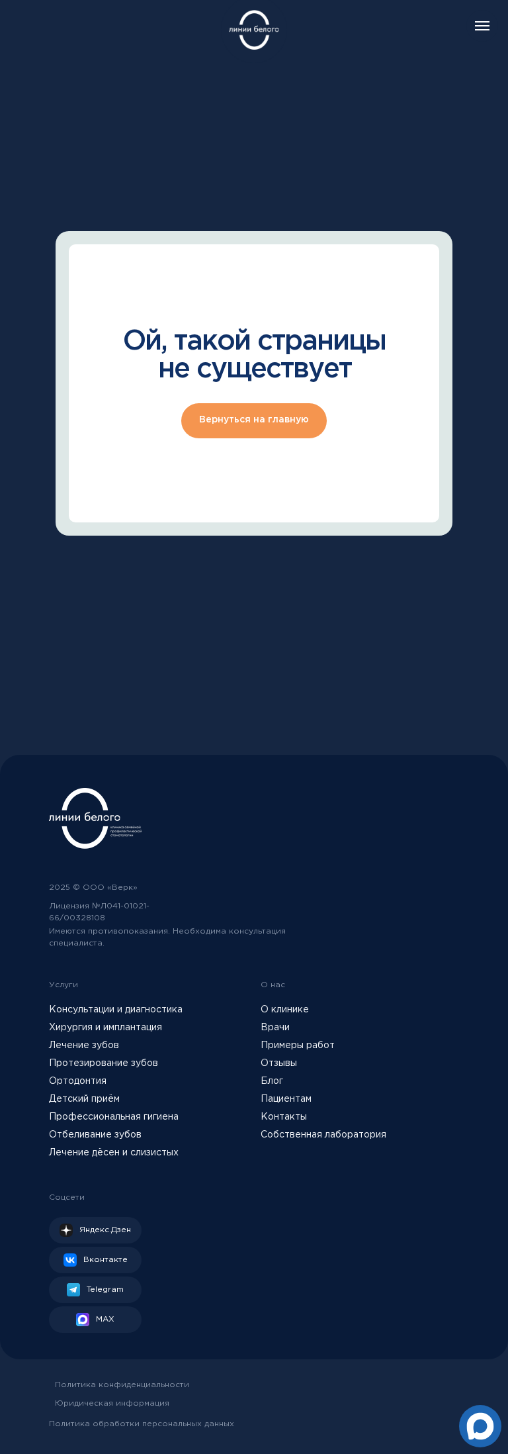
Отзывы (279, 1063)
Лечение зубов (84, 1045)
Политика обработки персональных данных (141, 1424)
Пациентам (286, 1099)
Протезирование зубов (103, 1063)
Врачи (275, 1028)
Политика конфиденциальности (122, 1384)
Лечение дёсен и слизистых (114, 1153)
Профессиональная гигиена (114, 1117)
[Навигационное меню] (482, 25)
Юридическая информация (112, 1403)
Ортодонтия (77, 1081)
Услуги (63, 985)
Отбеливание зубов (95, 1135)
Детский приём (84, 1099)
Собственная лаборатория (323, 1135)
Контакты (284, 1117)
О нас (273, 985)
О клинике (285, 1010)
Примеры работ (298, 1045)
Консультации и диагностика (116, 1010)
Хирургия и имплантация (105, 1028)
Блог (272, 1081)
